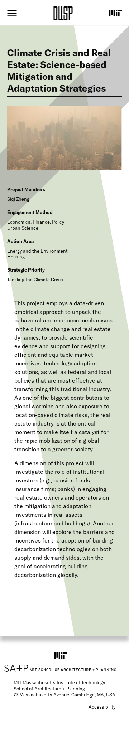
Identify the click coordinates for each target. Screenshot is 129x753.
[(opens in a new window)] (115, 12)
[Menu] (12, 13)
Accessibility (102, 707)
